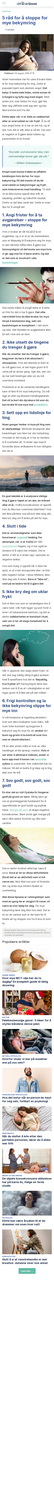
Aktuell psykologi (11, 1056)
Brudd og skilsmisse (12, 1176)
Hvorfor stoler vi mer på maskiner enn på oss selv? (24, 1060)
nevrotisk (40, 759)
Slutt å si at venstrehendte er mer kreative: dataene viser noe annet (25, 1261)
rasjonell (22, 537)
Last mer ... (27, 1271)
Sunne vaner (8, 975)
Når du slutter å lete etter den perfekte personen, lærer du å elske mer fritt (26, 1140)
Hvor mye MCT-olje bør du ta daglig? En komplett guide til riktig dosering (25, 981)
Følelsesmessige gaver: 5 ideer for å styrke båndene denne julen (26, 1022)
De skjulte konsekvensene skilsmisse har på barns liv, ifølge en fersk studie (27, 1182)
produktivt (40, 404)
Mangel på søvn (19, 809)
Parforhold (8, 1133)
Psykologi (6, 11)
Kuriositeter (8, 1256)
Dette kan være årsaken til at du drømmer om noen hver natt (23, 1222)
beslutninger (10, 262)
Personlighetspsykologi (14, 1095)
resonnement (9, 546)
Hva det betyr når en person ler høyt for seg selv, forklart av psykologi (26, 1099)
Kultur (5, 1017)
